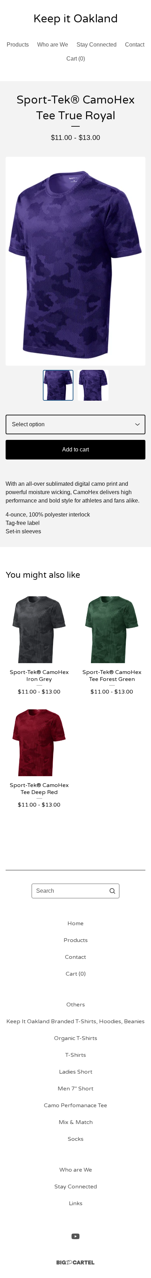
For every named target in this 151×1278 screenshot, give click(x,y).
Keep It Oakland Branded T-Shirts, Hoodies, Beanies (75, 1021)
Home (75, 923)
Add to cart (75, 449)
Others (75, 1004)
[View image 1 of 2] (58, 385)
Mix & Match (76, 1122)
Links (76, 1203)
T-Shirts (75, 1055)
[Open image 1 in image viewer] (75, 261)
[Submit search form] (112, 891)
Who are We (52, 45)
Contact (134, 45)
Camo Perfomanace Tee (75, 1105)
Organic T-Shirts (75, 1038)
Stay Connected (97, 45)
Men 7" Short (75, 1088)
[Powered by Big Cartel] (75, 1262)
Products (18, 45)
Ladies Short (75, 1071)
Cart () (75, 59)
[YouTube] (75, 1236)
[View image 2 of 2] (93, 385)
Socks (76, 1139)
